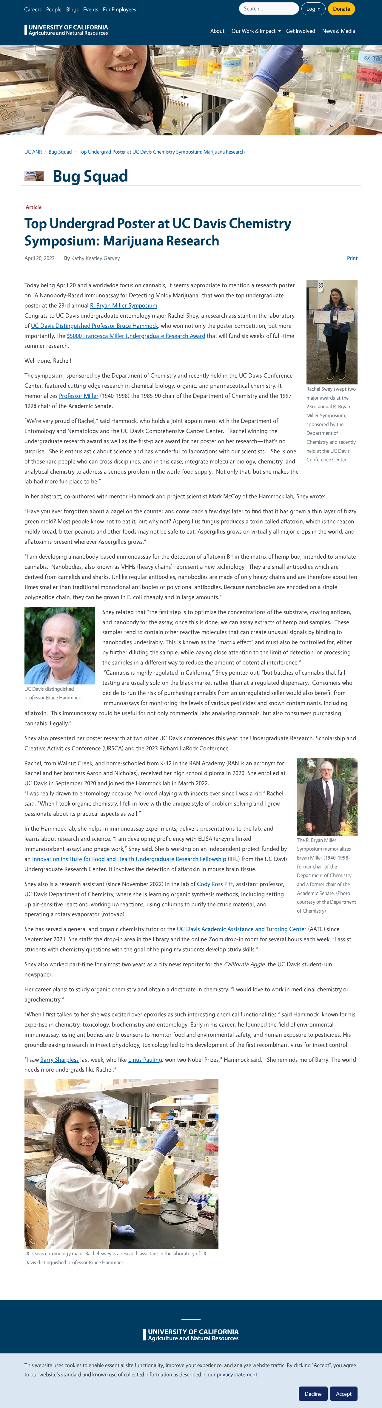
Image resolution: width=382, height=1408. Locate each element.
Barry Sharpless (59, 1059)
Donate (341, 8)
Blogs (72, 9)
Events (90, 9)
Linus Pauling (145, 1059)
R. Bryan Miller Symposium (123, 305)
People (53, 9)
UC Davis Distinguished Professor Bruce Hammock (94, 325)
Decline (313, 1393)
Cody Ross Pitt (215, 884)
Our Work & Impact (253, 30)
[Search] (295, 8)
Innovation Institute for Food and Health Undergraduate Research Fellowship (129, 859)
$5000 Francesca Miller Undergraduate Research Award (136, 335)
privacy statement (237, 1374)
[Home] (66, 31)
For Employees (119, 9)
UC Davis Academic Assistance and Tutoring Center (241, 929)
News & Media (338, 30)
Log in (313, 8)
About (217, 30)
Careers (32, 9)
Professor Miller (78, 395)
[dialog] (191, 1380)
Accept (344, 1393)
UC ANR (33, 152)
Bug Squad (60, 152)
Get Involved (300, 30)
